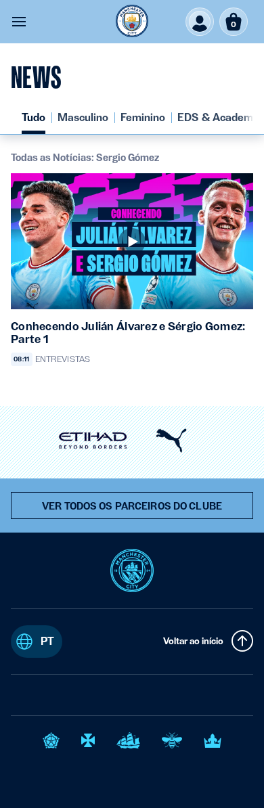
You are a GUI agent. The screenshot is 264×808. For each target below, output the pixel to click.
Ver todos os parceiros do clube (132, 506)
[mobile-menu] (19, 22)
